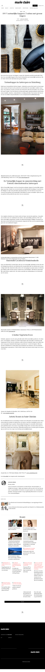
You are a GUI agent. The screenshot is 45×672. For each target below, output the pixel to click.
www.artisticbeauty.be (31, 473)
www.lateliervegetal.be (8, 413)
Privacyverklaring (19, 629)
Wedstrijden (25, 8)
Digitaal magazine (34, 8)
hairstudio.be (12, 331)
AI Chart (10, 629)
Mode (2, 8)
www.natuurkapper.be (23, 177)
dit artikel (5, 476)
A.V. (1, 632)
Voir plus (22, 596)
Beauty (6, 8)
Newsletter (41, 5)
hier (15, 258)
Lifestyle (12, 8)
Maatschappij (18, 8)
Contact (10, 632)
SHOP (35, 5)
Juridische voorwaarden (6, 629)
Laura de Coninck (24, 18)
